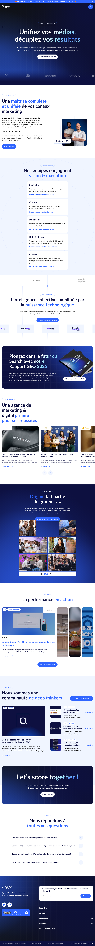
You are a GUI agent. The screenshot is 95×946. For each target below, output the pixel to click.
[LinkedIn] (4, 904)
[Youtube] (9, 904)
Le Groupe (43, 923)
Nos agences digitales (47, 929)
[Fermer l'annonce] (92, 1)
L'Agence (42, 913)
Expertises (43, 908)
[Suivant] (50, 472)
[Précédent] (44, 472)
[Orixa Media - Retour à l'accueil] (6, 6)
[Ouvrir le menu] (90, 6)
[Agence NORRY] (90, 943)
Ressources (43, 918)
